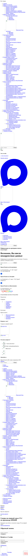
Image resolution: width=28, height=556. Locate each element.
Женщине (11, 32)
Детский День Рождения (11, 15)
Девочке (11, 17)
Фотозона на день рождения (12, 107)
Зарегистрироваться (5, 525)
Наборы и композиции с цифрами (14, 10)
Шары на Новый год (11, 49)
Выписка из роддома (11, 39)
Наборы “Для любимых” (11, 7)
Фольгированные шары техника (13, 87)
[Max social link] (14, 185)
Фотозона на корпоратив (11, 108)
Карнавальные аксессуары (15, 115)
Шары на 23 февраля (11, 54)
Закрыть (2, 361)
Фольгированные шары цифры (13, 91)
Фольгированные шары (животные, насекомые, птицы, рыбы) (14, 86)
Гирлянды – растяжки (14, 113)
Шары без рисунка (10, 76)
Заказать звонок (4, 158)
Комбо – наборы (10, 13)
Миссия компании (10, 314)
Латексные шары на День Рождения (14, 80)
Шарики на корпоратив (11, 48)
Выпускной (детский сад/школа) (13, 42)
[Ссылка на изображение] (7, 292)
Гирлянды (8, 102)
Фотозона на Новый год (11, 103)
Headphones (8, 306)
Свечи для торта (10, 123)
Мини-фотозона (9, 101)
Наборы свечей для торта (14, 124)
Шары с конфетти (10, 78)
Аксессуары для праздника (12, 112)
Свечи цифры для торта (14, 127)
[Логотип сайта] (7, 146)
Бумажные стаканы (13, 121)
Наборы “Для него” (10, 8)
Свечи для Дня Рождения (14, 126)
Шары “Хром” (9, 75)
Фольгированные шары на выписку (14, 90)
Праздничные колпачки (14, 117)
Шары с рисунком (10, 79)
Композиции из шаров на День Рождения (15, 12)
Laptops (7, 303)
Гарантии (8, 316)
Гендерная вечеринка (11, 38)
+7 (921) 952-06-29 (4, 155)
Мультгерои (11, 19)
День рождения (9, 44)
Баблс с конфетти (10, 62)
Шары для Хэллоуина (11, 55)
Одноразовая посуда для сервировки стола (16, 119)
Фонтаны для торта (10, 128)
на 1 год (8, 41)
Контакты (8, 318)
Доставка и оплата (10, 317)
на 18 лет (8, 43)
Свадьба (8, 37)
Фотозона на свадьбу (11, 106)
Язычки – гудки (12, 118)
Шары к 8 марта (9, 52)
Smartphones (9, 301)
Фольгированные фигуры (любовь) (14, 97)
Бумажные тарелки (13, 122)
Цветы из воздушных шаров (12, 69)
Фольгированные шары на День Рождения (16, 89)
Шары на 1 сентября (10, 53)
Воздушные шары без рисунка (13, 65)
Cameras (8, 305)
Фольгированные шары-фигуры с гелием (15, 92)
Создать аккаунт (4, 514)
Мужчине (11, 33)
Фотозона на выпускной (11, 105)
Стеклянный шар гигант (11, 58)
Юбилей (8, 46)
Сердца (7, 83)
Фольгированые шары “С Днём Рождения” (16, 96)
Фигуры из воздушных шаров (13, 68)
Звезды (7, 84)
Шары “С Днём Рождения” (12, 74)
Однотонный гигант (10, 59)
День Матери (9, 47)
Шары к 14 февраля (10, 51)
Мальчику (11, 18)
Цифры (7, 99)
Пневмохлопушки (13, 116)
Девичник (8, 36)
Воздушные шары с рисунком (13, 67)
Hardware (8, 304)
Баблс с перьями (10, 60)
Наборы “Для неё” (10, 9)
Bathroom (8, 307)
